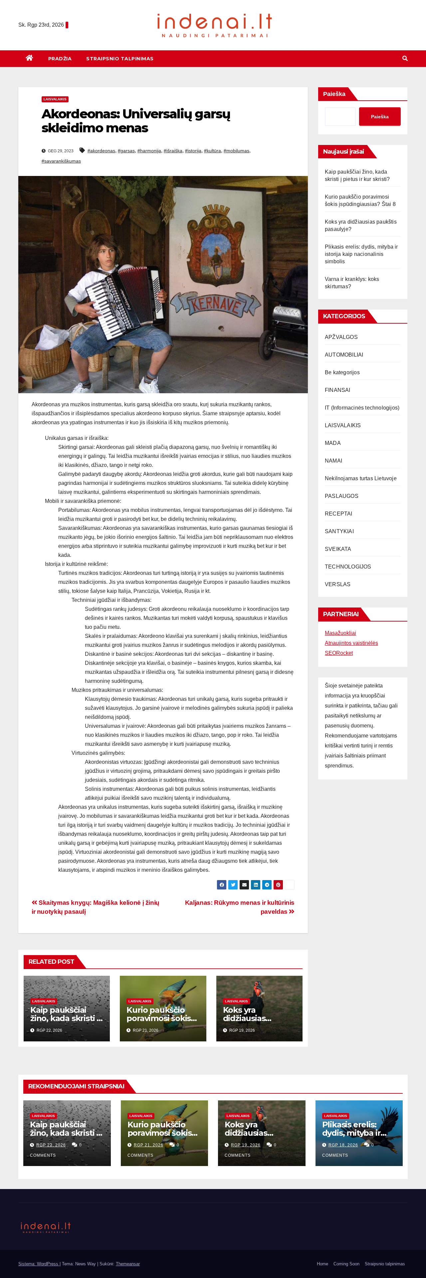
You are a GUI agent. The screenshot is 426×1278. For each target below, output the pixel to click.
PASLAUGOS (341, 496)
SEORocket (339, 653)
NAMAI (333, 461)
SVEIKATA (338, 549)
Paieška (334, 94)
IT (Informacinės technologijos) (362, 408)
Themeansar (128, 1263)
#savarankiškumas (61, 161)
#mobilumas (236, 150)
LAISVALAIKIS (55, 99)
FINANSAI (337, 390)
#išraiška (173, 150)
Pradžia (60, 59)
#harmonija (149, 150)
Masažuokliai (340, 633)
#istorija (193, 150)
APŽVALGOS (341, 337)
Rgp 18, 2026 (343, 1145)
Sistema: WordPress (39, 1263)
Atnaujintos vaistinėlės (351, 643)
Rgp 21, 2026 (148, 1145)
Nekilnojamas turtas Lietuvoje (361, 478)
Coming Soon (346, 1263)
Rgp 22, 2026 (51, 1145)
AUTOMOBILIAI (344, 355)
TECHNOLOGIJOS (348, 567)
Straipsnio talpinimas (120, 59)
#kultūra (212, 150)
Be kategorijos (342, 372)
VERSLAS (337, 584)
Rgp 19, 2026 (246, 1145)
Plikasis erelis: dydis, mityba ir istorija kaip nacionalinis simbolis (361, 254)
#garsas (126, 150)
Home (322, 1263)
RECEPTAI (338, 514)
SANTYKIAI (339, 531)
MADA (333, 443)
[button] (405, 58)
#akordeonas (101, 150)
